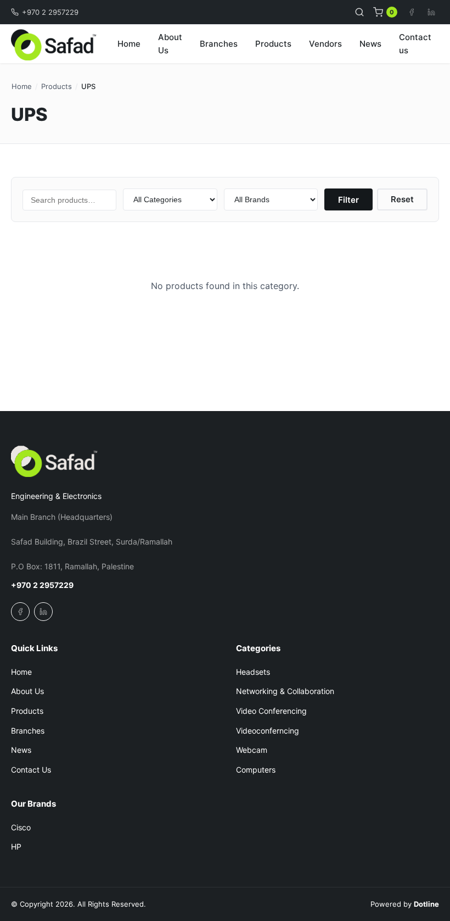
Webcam (251, 749)
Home (128, 43)
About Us (170, 44)
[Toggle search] (359, 12)
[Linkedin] (431, 12)
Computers (255, 769)
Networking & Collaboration (285, 691)
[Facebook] (411, 12)
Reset (402, 199)
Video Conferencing (271, 710)
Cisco (21, 827)
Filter (348, 200)
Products (273, 43)
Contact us (415, 44)
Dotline (426, 904)
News (370, 43)
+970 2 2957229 (50, 12)
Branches (219, 43)
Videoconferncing (267, 730)
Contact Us (31, 769)
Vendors (325, 43)
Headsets (253, 671)
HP (16, 846)
